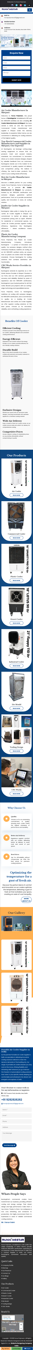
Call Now (6, 1348)
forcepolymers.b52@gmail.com (14, 18)
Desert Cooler (7, 1296)
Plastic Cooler (6, 1293)
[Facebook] (12, 5)
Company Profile (7, 1265)
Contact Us (6, 1273)
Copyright (5, 1338)
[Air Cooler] (16, 955)
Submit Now (16, 80)
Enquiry (28, 1348)
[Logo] (9, 9)
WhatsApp (17, 1348)
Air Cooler (5, 1288)
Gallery (4, 1278)
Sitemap (5, 1268)
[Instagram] (21, 5)
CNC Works (6, 1306)
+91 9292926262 (9, 24)
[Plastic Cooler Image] (16, 1021)
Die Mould (5, 1301)
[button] (2, 41)
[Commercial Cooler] (16, 988)
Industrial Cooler (7, 1298)
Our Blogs (5, 1276)
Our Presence (6, 1271)
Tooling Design (7, 1304)
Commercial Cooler (8, 1290)
